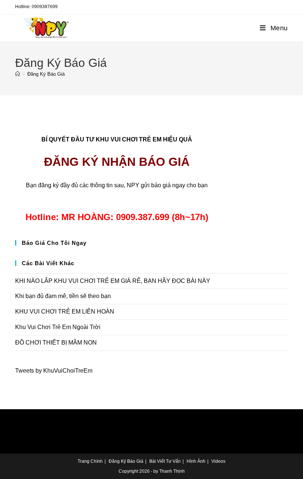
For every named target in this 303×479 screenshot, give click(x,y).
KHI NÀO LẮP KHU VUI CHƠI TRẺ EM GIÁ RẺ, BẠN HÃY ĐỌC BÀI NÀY (112, 281)
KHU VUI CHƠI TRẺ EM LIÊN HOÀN (64, 311)
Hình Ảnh (196, 461)
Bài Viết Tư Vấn (165, 461)
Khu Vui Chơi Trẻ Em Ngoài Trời (58, 327)
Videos (218, 461)
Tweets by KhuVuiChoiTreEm (53, 370)
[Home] (17, 74)
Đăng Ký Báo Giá (46, 74)
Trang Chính (90, 461)
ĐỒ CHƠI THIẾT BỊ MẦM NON (56, 342)
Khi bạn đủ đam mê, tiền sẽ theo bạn (63, 296)
